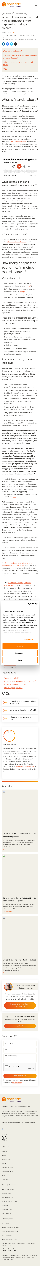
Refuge (22, 292)
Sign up (20, 1026)
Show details (28, 639)
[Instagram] (9, 1250)
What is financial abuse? (12, 51)
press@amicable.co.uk (12, 1231)
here (14, 497)
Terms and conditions (7, 1167)
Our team (4, 1155)
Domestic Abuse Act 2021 (16, 242)
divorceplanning (7, 13)
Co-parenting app (7, 1209)
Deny (20, 660)
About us (4, 1151)
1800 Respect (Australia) (13, 688)
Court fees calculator (8, 1197)
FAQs (5, 69)
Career (4, 1163)
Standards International (25, 767)
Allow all (20, 646)
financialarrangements (20, 13)
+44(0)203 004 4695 (12, 1227)
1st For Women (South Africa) (15, 685)
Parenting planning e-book (9, 1201)
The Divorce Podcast (18, 142)
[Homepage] (12, 4)
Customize (19, 653)
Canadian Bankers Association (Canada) (20, 681)
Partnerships (5, 1223)
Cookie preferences (7, 1171)
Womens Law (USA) (12, 678)
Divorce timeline (6, 1193)
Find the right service (8, 1189)
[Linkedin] (4, 1250)
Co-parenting (5, 1205)
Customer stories (6, 1159)
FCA (29, 286)
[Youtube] (14, 1250)
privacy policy (17, 1083)
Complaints (5, 1179)
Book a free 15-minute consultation (20, 1005)
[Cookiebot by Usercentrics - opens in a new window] (28, 604)
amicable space (6, 1213)
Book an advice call (7, 1235)
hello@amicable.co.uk (13, 1239)
